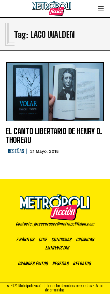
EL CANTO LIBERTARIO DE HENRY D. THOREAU (54, 135)
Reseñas (16, 151)
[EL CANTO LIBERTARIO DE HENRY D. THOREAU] (55, 91)
